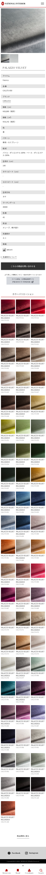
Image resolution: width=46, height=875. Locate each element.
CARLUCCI (7, 101)
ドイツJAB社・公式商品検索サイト (23, 280)
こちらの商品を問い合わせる (23, 266)
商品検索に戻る (23, 836)
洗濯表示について (9, 257)
